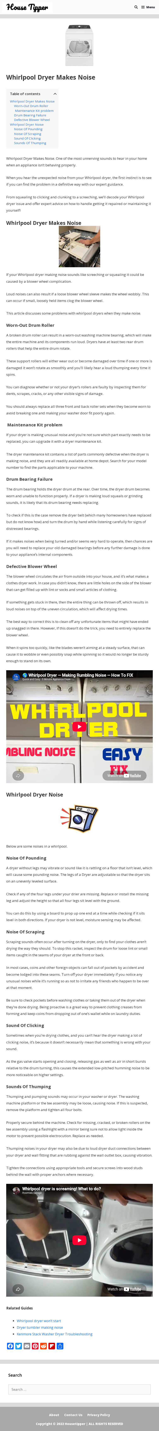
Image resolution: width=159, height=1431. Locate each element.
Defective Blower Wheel (32, 120)
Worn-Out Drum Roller (31, 106)
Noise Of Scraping (27, 134)
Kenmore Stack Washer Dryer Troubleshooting (55, 1334)
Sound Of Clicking (27, 138)
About (54, 1415)
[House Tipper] (28, 7)
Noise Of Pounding (28, 129)
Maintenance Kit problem (34, 110)
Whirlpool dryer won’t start (39, 1320)
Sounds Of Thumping (30, 143)
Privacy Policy (98, 1415)
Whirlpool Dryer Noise (27, 124)
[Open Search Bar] (135, 7)
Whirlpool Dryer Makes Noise (32, 101)
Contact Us (73, 1415)
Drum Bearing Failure (30, 115)
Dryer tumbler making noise (40, 1327)
